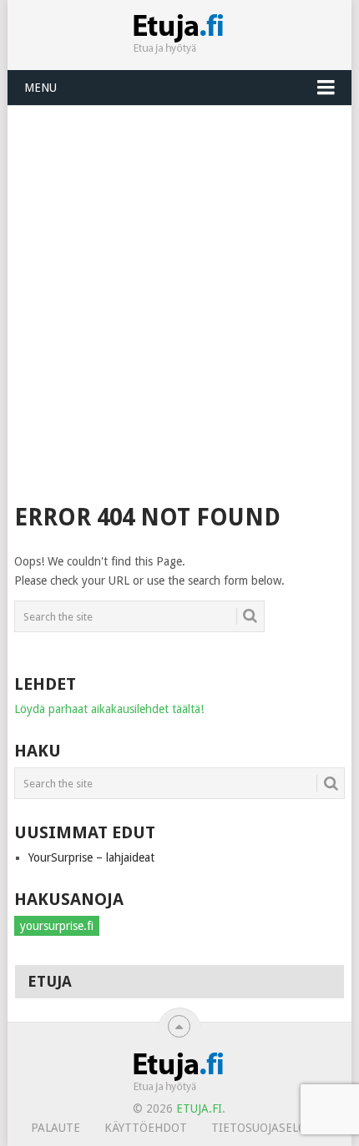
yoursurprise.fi (57, 925)
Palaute (55, 1127)
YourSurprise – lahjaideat (91, 857)
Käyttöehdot (145, 1127)
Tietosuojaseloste (269, 1127)
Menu (40, 87)
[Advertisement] (179, 293)
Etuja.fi (199, 1108)
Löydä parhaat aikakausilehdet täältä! (109, 709)
